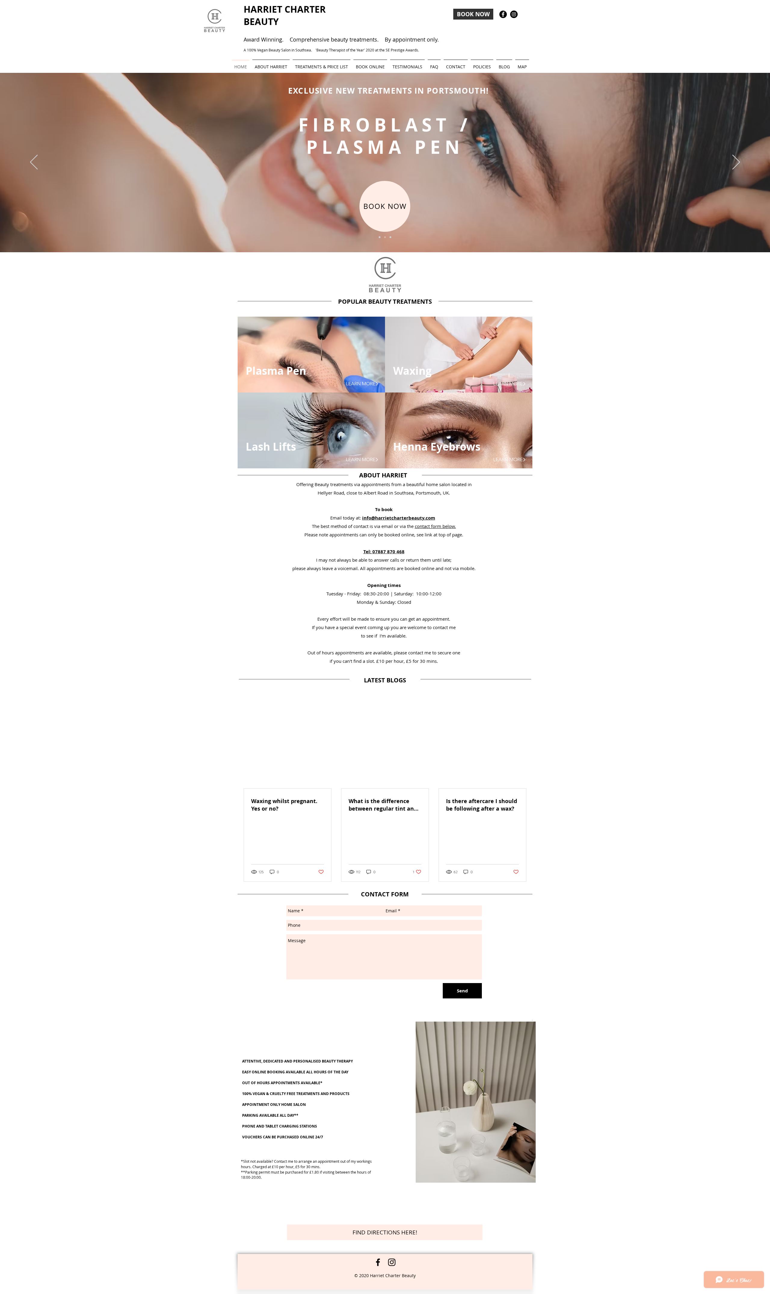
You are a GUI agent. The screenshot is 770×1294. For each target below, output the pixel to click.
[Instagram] (392, 1262)
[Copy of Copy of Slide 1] (390, 237)
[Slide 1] (379, 237)
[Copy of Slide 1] (385, 237)
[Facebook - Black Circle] (503, 14)
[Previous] (34, 162)
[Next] (736, 162)
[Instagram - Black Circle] (514, 14)
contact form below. (435, 526)
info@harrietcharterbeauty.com (398, 518)
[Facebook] (378, 1262)
